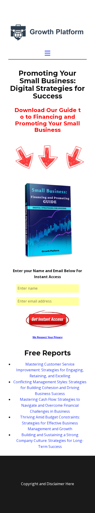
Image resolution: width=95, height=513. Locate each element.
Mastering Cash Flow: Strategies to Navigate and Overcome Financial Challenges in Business (50, 405)
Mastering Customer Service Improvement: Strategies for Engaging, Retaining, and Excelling (50, 370)
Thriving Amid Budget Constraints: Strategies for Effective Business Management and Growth (50, 423)
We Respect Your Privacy (47, 337)
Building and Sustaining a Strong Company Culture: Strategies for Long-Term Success (49, 440)
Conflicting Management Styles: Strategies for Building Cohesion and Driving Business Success (49, 387)
